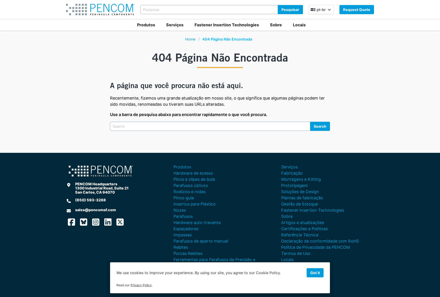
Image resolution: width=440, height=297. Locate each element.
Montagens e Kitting (301, 179)
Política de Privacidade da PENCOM (315, 247)
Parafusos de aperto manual (200, 241)
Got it (315, 272)
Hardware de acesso (193, 173)
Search (320, 126)
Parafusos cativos (190, 185)
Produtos (146, 24)
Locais (299, 24)
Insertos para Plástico (194, 204)
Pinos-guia (183, 197)
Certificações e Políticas (304, 228)
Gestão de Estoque (299, 204)
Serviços (175, 24)
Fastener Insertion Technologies (227, 24)
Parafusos (183, 216)
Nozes (179, 210)
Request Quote (356, 9)
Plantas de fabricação (302, 197)
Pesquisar (290, 9)
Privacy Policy (141, 285)
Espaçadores (185, 228)
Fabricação (292, 173)
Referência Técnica (299, 234)
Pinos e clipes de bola (194, 179)
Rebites (180, 247)
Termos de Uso (296, 253)
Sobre (276, 24)
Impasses (182, 234)
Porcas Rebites (187, 253)
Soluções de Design (300, 191)
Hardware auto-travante (197, 222)
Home (190, 39)
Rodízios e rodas (189, 191)
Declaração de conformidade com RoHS (320, 241)
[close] (431, 8)
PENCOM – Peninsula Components (100, 9)
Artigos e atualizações (302, 222)
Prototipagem (294, 185)
